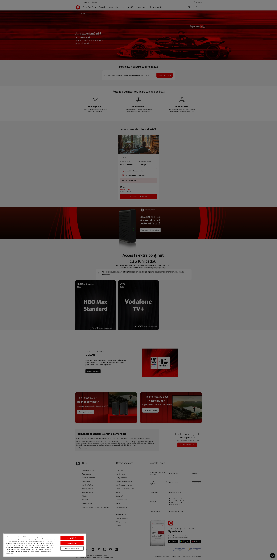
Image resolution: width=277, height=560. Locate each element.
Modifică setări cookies (72, 548)
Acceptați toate (72, 538)
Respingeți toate (72, 543)
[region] (44, 545)
